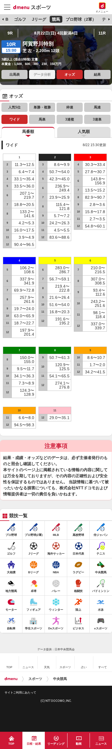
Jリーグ (39, 19)
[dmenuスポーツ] (34, 7)
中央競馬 (60, 679)
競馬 (56, 19)
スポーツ (35, 679)
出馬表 (14, 74)
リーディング (56, 743)
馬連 (97, 107)
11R (102, 33)
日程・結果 (34, 743)
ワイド (14, 119)
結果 (97, 74)
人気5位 (14, 107)
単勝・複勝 (42, 107)
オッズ (70, 74)
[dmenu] (11, 679)
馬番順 (28, 131)
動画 (79, 743)
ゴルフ (20, 19)
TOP (11, 743)
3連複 (69, 119)
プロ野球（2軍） (81, 19)
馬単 (42, 119)
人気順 (84, 131)
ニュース (101, 743)
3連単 (97, 119)
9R (10, 33)
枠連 (69, 107)
